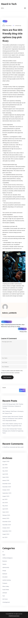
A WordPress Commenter (9, 447)
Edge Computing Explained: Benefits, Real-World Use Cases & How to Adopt (13, 325)
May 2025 (5, 506)
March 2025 (5, 512)
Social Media (5, 589)
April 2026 (5, 474)
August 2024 (5, 534)
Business (4, 561)
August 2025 (5, 496)
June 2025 (5, 502)
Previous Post (7, 321)
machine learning (6, 580)
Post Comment (7, 377)
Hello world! (20, 447)
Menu (2, 8)
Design (4, 570)
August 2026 (5, 461)
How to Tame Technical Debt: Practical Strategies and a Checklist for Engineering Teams (12, 431)
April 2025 (5, 509)
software (4, 593)
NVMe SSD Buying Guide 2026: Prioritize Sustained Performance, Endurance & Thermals (12, 406)
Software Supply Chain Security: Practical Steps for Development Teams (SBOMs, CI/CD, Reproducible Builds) (12, 418)
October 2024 (6, 528)
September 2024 (6, 531)
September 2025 (6, 493)
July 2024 (4, 537)
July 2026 (4, 464)
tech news (5, 599)
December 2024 (6, 521)
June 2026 (5, 468)
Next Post (21, 329)
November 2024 (6, 525)
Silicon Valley (5, 586)
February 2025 (6, 515)
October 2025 (6, 490)
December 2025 (6, 483)
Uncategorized (6, 602)
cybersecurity (5, 567)
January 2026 (5, 480)
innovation (4, 577)
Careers (4, 564)
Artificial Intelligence (7, 558)
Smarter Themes (16, 615)
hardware (4, 574)
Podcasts (4, 583)
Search (4, 387)
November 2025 (6, 487)
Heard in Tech (9, 3)
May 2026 (5, 471)
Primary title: (23, 331)
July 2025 (4, 499)
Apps (3, 555)
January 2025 (5, 518)
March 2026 (5, 477)
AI (3, 551)
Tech (5, 21)
